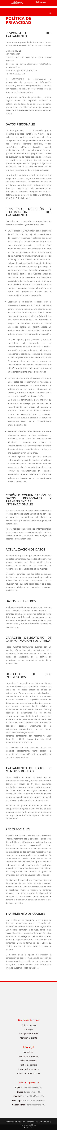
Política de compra (28, 1065)
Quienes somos (28, 1025)
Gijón (28, 1087)
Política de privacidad (28, 1056)
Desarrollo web (42, 1121)
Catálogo (28, 1029)
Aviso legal (28, 1052)
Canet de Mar (28, 1104)
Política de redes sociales (28, 1073)
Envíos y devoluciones (28, 1069)
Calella (28, 1096)
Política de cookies (28, 1060)
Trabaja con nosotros (28, 1033)
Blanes (28, 1092)
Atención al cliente (28, 1038)
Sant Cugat (28, 1100)
